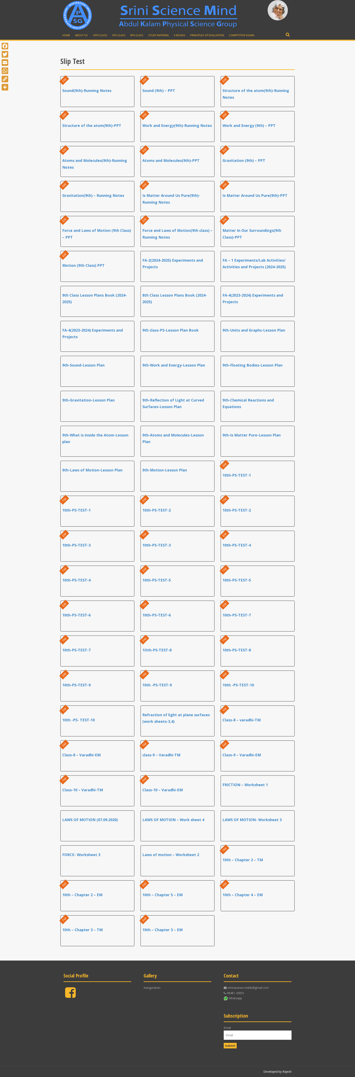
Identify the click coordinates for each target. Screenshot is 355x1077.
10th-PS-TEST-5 (156, 580)
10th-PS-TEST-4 (236, 545)
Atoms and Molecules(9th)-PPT (170, 160)
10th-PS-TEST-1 (236, 475)
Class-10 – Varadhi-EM (162, 789)
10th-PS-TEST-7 (236, 615)
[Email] (5, 62)
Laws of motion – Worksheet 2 (170, 854)
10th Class (100, 35)
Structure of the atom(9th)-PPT (91, 125)
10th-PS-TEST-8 (236, 650)
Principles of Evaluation (207, 35)
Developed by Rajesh (277, 1072)
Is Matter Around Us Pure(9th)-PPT (254, 195)
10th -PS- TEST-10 (78, 719)
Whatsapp (235, 998)
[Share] (5, 87)
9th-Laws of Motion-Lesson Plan (92, 470)
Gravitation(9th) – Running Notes (93, 195)
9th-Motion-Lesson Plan (164, 470)
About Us (81, 35)
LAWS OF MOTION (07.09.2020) (90, 819)
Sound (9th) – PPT (158, 90)
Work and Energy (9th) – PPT (248, 125)
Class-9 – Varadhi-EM (241, 754)
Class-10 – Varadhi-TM (82, 789)
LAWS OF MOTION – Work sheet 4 (173, 819)
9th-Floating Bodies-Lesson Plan (252, 365)
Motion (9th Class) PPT (83, 265)
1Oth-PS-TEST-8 (157, 650)
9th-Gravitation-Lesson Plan (88, 400)
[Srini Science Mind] (77, 15)
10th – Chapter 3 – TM (82, 929)
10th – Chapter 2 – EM (82, 894)
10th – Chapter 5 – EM (162, 894)
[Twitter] (5, 54)
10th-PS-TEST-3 (76, 545)
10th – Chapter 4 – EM (242, 894)
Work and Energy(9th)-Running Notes (177, 125)
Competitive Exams (242, 35)
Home (66, 35)
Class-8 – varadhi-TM (241, 719)
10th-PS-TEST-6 (76, 615)
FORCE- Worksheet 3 (81, 854)
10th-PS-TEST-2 (156, 510)
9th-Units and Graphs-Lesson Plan (253, 330)
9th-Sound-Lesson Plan (83, 365)
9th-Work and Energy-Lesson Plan (173, 365)
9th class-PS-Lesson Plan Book (170, 330)
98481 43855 (235, 993)
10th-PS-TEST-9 (76, 684)
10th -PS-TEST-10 (238, 684)
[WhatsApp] (5, 71)
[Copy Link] (5, 79)
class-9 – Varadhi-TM (161, 754)
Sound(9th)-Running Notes (86, 90)
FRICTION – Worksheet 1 (245, 784)
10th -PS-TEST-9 (157, 684)
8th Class (136, 35)
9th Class (118, 35)
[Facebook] (70, 996)
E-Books (179, 35)
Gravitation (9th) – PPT (243, 160)
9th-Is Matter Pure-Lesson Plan (251, 435)
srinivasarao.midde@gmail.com (248, 988)
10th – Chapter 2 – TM (242, 859)
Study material (158, 35)
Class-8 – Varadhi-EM (81, 754)
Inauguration (152, 988)
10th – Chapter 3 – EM (162, 929)
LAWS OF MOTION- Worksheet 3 (252, 819)
